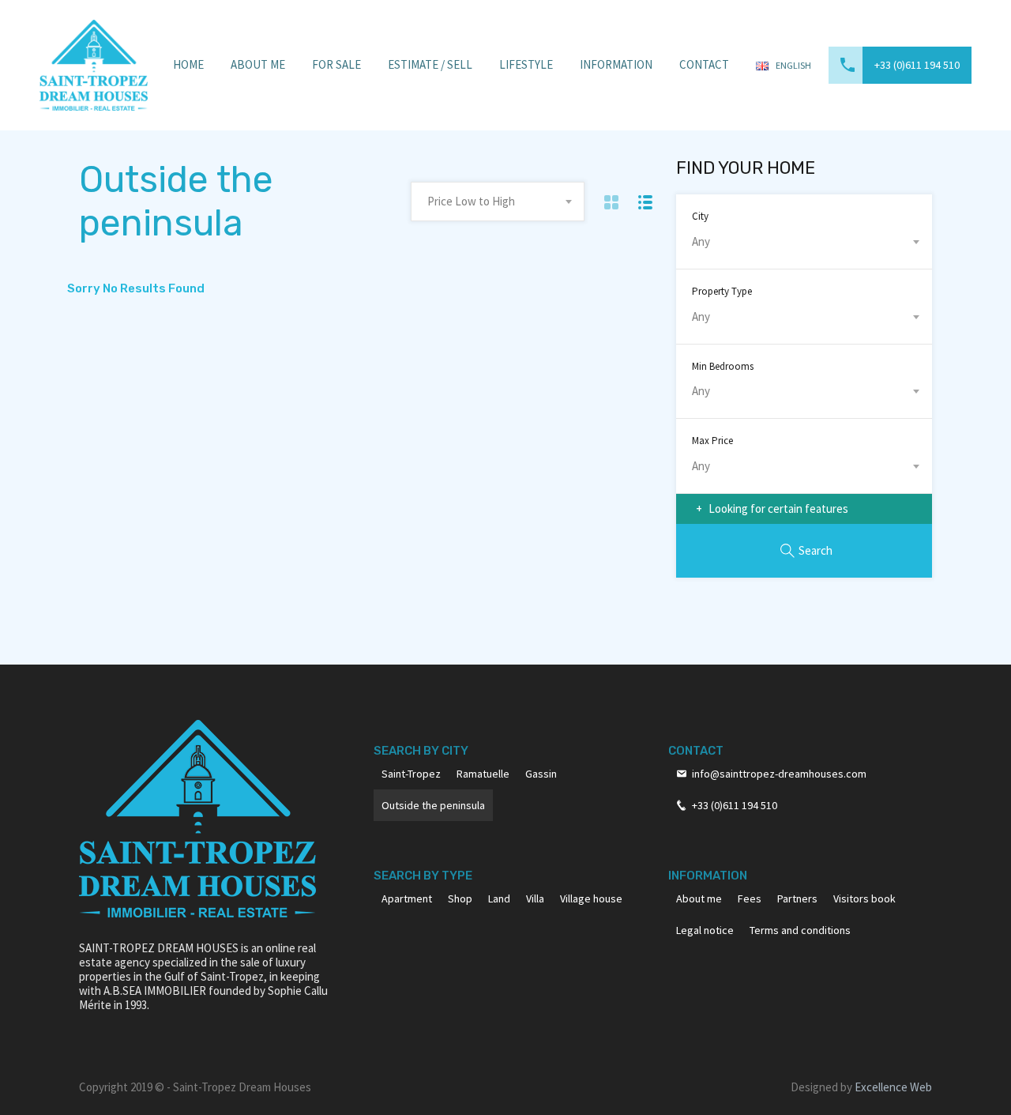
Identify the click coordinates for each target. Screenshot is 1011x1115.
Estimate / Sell (430, 64)
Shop (460, 898)
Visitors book (864, 898)
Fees (749, 898)
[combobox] (497, 201)
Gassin (541, 774)
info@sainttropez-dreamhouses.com (779, 774)
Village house (591, 898)
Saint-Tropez (411, 774)
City (700, 216)
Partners (797, 898)
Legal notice (705, 930)
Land (499, 898)
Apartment (406, 898)
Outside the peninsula (433, 805)
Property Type (722, 291)
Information (616, 64)
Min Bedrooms (723, 366)
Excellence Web (893, 1086)
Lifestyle (526, 64)
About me (699, 898)
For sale (336, 64)
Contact (704, 64)
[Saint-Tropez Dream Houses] (93, 63)
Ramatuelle (483, 774)
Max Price (712, 440)
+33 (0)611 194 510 (917, 65)
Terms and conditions (800, 930)
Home (188, 64)
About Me (258, 64)
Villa (535, 898)
